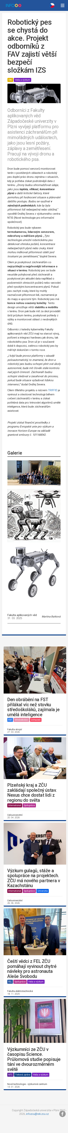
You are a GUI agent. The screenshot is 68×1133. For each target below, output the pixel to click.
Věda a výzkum (22, 80)
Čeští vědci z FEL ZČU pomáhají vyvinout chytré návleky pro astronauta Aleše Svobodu (31, 969)
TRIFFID (52, 390)
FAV (10, 80)
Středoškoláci (21, 720)
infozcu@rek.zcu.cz (37, 1113)
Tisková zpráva (22, 1074)
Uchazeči (35, 720)
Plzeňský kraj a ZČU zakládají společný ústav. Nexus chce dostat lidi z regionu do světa (32, 793)
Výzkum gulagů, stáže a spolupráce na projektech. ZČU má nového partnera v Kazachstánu (33, 878)
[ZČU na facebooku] (62, 1113)
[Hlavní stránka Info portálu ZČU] (13, 5)
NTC (10, 1074)
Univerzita (43, 891)
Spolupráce (29, 805)
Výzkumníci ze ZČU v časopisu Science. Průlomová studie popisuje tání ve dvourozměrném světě (34, 1059)
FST (10, 720)
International (14, 805)
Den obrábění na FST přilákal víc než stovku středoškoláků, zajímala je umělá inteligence (33, 707)
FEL (10, 981)
